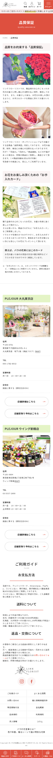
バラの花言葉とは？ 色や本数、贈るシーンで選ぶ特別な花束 (26, 730)
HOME (5, 38)
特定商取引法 (13, 707)
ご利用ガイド (13, 693)
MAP (38, 351)
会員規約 (13, 714)
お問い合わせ (13, 700)
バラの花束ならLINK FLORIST (21, 743)
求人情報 (13, 721)
